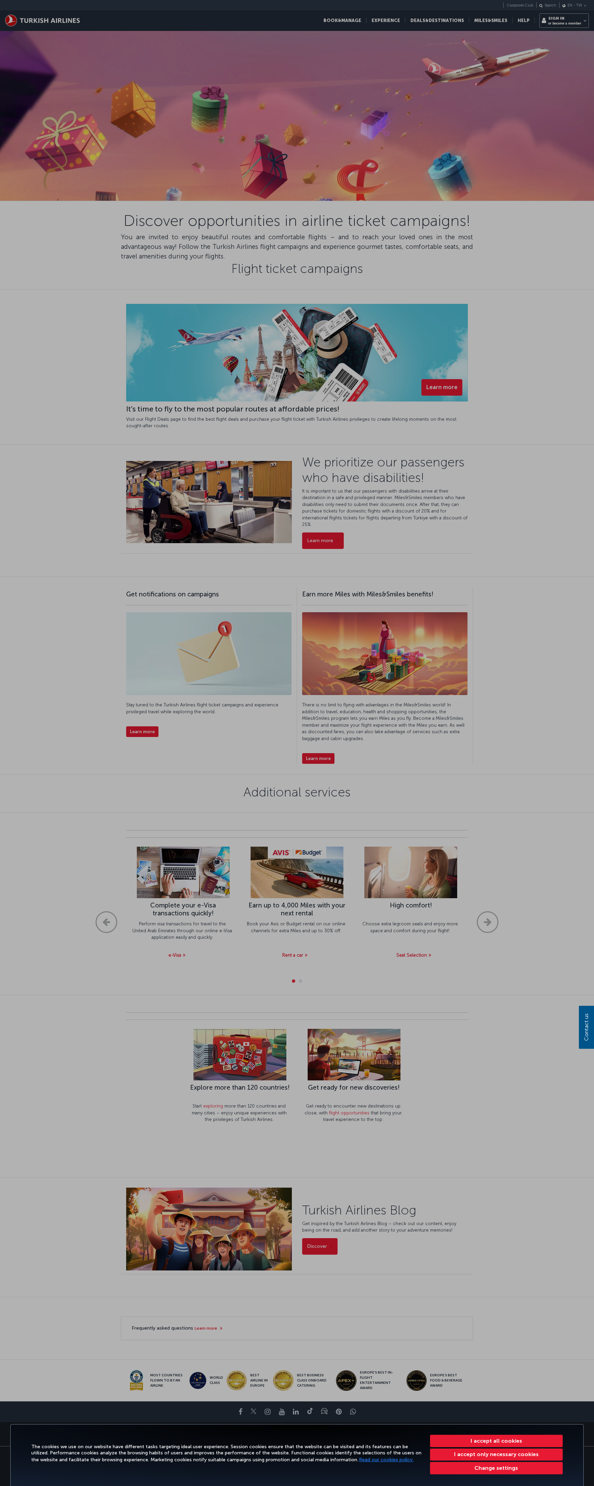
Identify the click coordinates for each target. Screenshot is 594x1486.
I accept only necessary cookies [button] (496, 1454)
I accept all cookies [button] (496, 1441)
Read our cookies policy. (386, 1460)
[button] (496, 1468)
